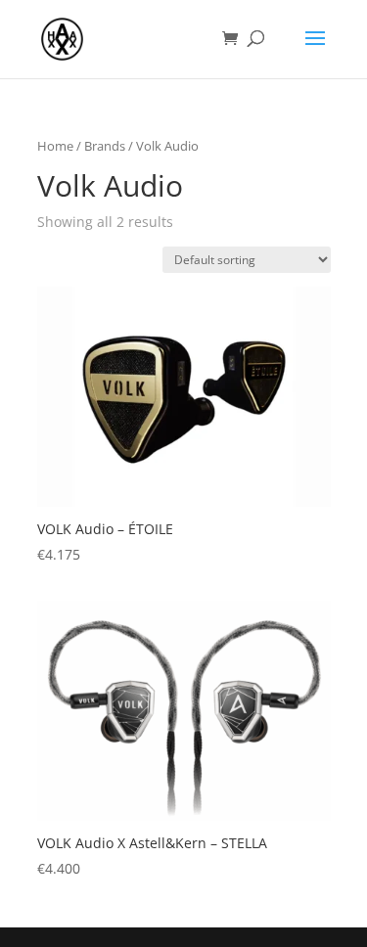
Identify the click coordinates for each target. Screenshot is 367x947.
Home (55, 146)
